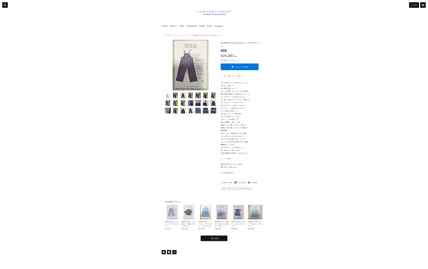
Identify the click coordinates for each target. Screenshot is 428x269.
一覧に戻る (214, 238)
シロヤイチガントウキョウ (181, 35)
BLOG (209, 26)
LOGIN (414, 5)
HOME (165, 26)
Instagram (218, 26)
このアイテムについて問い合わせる (238, 188)
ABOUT (173, 26)
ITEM (181, 26)
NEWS (202, 26)
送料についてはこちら (232, 60)
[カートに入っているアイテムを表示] (423, 5)
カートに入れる (241, 67)
